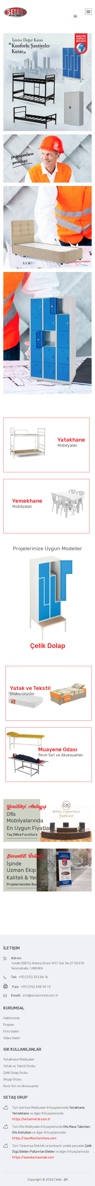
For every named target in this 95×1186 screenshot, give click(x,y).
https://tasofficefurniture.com (34, 1138)
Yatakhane (77, 1108)
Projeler (8, 1025)
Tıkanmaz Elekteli (31, 1146)
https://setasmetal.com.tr (31, 1119)
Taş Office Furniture (22, 835)
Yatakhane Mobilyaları (18, 1059)
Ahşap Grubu (12, 1079)
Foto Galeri (11, 1031)
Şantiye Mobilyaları (32, 1108)
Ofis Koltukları (21, 1132)
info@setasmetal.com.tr (40, 995)
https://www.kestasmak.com (33, 1157)
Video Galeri (11, 1038)
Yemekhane (20, 1113)
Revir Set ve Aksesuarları (21, 1086)
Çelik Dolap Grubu (15, 1073)
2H (66, 1180)
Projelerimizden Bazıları (25, 884)
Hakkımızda (11, 1018)
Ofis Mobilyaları (29, 1127)
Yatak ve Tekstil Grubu (19, 1066)
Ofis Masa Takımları (76, 1127)
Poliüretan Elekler (42, 1152)
